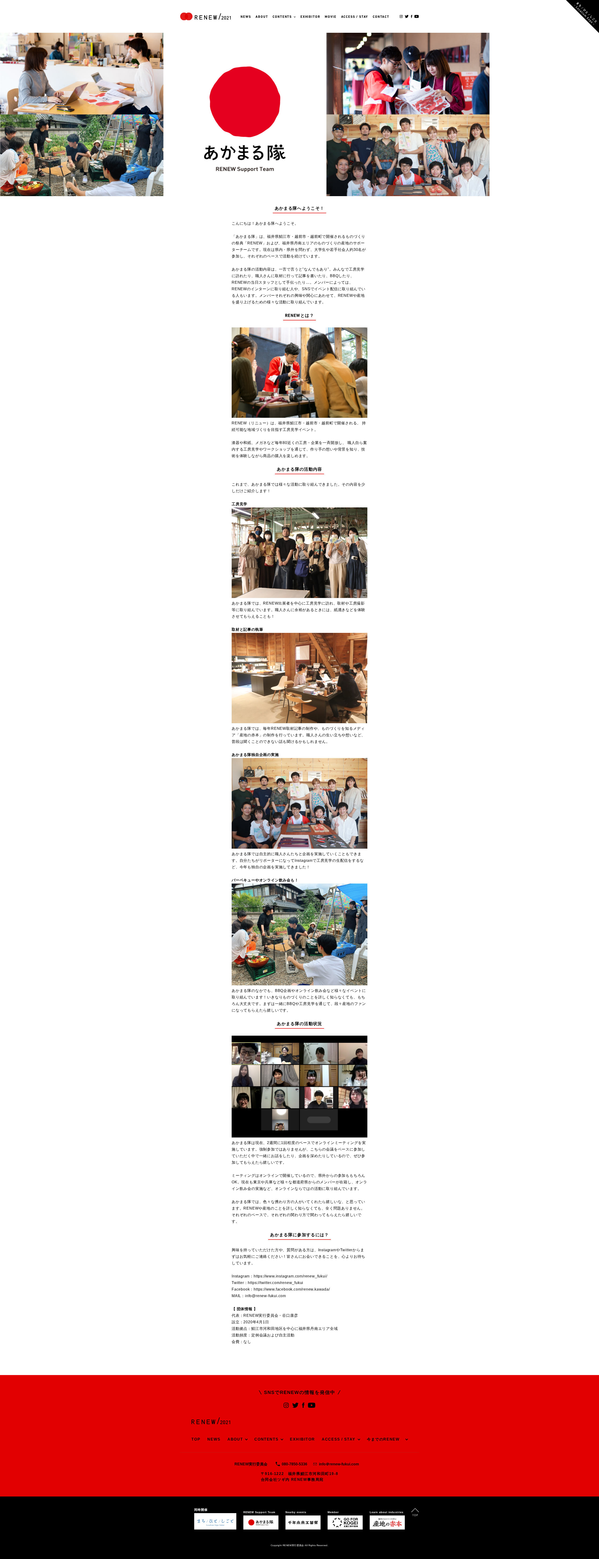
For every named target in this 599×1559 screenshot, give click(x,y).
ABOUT (262, 17)
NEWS (246, 17)
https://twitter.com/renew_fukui (275, 1283)
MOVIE (330, 17)
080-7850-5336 (294, 1464)
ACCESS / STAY (354, 17)
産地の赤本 (249, 735)
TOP (196, 1439)
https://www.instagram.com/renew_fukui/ (290, 1276)
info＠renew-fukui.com (339, 1464)
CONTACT (381, 17)
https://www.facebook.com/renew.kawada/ (292, 1289)
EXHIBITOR (310, 17)
